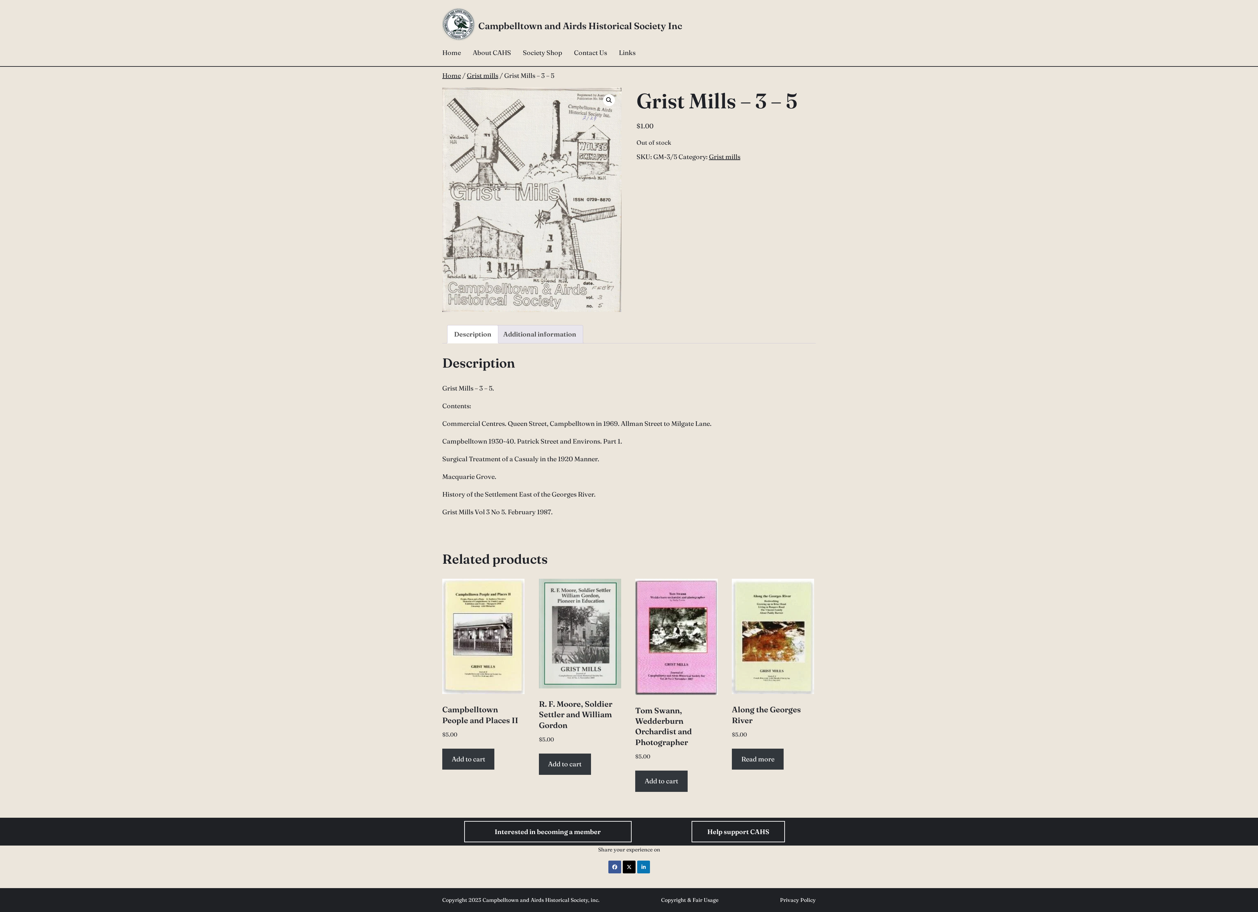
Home (451, 75)
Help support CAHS (738, 832)
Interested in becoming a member (548, 832)
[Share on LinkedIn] (643, 867)
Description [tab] (472, 334)
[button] (609, 100)
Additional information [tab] (539, 334)
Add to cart (468, 759)
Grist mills (482, 75)
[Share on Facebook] (614, 867)
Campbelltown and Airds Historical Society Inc (580, 25)
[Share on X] (629, 867)
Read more (757, 759)
